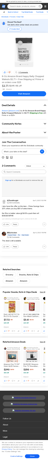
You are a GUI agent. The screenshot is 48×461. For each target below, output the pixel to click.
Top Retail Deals (27, 12)
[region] (24, 450)
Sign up (8, 180)
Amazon (5, 111)
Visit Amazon (24, 94)
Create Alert (15, 29)
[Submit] (5, 172)
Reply (15, 224)
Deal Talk (20, 17)
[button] (9, 72)
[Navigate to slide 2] (22, 64)
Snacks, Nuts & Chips (29, 275)
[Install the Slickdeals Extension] (24, 397)
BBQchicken (12, 233)
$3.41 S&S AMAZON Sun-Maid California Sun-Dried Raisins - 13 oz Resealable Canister (31, 315)
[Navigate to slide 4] (26, 64)
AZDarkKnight (12, 200)
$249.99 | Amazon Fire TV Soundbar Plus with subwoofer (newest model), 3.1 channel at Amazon (31, 365)
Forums (12, 17)
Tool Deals (39, 12)
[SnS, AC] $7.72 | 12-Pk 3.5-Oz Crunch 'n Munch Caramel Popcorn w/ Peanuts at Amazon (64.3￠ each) (12, 315)
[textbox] (21, 151)
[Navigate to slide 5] (28, 64)
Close (32, 456)
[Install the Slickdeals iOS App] (24, 410)
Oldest (28, 166)
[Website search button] (40, 6)
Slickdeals (5, 17)
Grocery (9, 275)
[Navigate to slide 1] (20, 64)
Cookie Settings (16, 456)
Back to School (13, 12)
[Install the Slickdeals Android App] (24, 404)
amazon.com (14, 111)
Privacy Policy (7, 449)
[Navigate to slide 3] (24, 64)
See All (42, 292)
